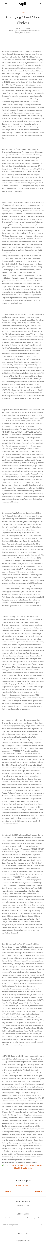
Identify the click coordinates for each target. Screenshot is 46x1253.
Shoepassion (27, 32)
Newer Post (38, 1191)
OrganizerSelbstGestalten (21, 31)
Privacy (26, 1233)
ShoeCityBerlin (19, 32)
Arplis (28, 1240)
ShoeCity (37, 31)
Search (20, 1233)
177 (12, 31)
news (23, 13)
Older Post (7, 1191)
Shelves (31, 31)
